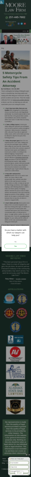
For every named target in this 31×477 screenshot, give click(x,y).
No (16, 242)
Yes (15, 246)
